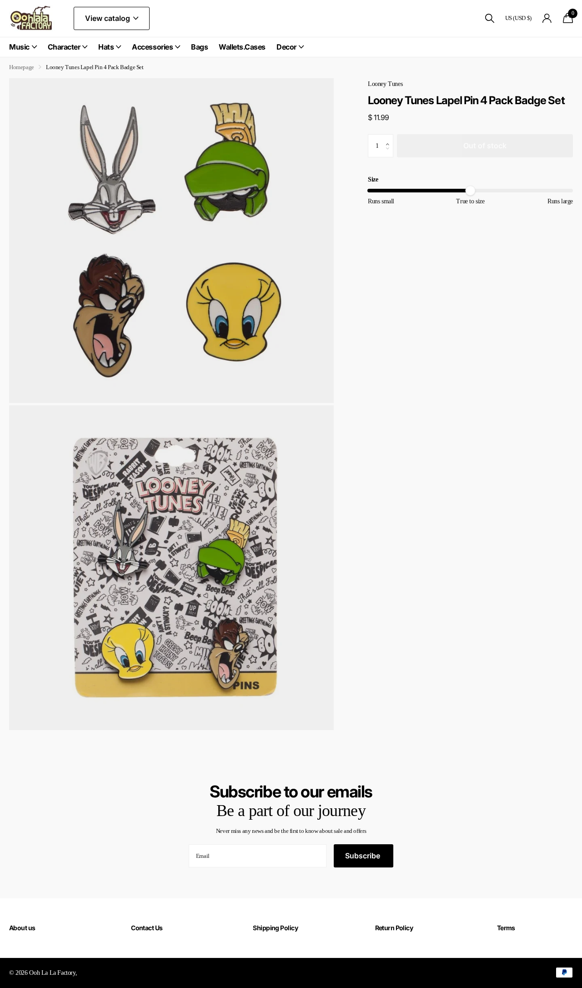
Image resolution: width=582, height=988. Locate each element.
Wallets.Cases (242, 46)
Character (64, 46)
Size (373, 179)
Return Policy (394, 928)
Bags (199, 46)
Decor (286, 46)
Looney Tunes (385, 83)
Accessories (152, 46)
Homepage (21, 67)
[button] (390, 138)
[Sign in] (547, 18)
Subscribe (363, 855)
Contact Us (146, 928)
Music (19, 46)
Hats (106, 46)
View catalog (108, 18)
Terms (506, 928)
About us (22, 928)
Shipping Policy (275, 928)
